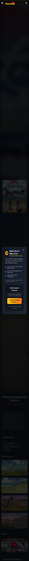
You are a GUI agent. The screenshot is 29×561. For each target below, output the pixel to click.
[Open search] (26, 2)
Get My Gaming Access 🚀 (14, 301)
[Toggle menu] (2, 3)
